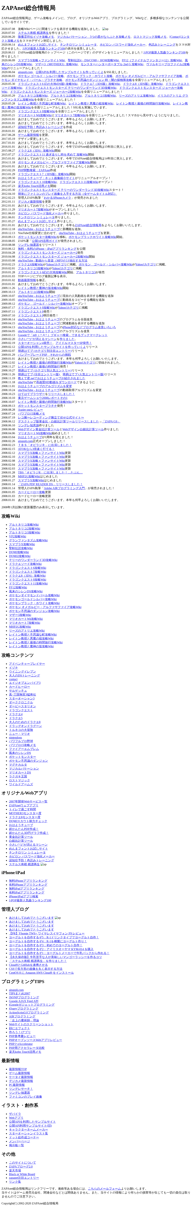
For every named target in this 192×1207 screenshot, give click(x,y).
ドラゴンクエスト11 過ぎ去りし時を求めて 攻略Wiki (53, 154)
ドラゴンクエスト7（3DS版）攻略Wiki (44, 174)
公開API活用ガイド (45, 240)
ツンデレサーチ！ (21, 1088)
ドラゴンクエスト (21, 710)
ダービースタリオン (22, 706)
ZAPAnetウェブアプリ (23, 805)
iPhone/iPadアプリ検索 (23, 896)
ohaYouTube (25, 382)
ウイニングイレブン (22, 671)
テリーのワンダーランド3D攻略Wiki (33, 560)
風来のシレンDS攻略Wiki (26, 591)
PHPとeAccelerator (21, 1043)
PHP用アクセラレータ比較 (27, 1047)
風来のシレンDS (20, 752)
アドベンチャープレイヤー (27, 663)
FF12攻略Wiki (18, 587)
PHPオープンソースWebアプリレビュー (35, 1040)
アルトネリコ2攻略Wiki (66, 95)
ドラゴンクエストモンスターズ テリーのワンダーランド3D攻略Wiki (70, 87)
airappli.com (25, 72)
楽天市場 (15, 1170)
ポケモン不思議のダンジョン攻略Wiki (34, 611)
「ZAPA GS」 (111, 421)
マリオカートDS (20, 772)
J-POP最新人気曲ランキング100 (43, 48)
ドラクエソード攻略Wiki (25, 563)
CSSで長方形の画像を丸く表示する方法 (35, 968)
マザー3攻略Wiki (20, 614)
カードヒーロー (19, 686)
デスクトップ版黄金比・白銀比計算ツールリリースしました (58, 421)
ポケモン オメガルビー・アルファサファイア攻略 (149, 76)
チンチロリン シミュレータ (78, 44)
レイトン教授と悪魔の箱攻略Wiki (91, 103)
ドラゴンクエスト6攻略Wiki (27, 567)
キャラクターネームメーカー (28, 1129)
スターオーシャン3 (21, 698)
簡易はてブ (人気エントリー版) (83, 374)
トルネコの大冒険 (21, 729)
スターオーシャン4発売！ (35, 343)
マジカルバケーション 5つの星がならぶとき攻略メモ (93, 36)
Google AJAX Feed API (23, 1001)
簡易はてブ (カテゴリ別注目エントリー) (45, 350)
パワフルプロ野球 (21, 741)
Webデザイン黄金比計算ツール (38, 429)
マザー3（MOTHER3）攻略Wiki (56, 64)
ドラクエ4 (15, 714)
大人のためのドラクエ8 (24, 722)
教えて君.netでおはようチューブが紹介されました (51, 378)
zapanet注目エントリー (24, 1177)
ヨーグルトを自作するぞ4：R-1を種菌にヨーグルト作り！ (48, 941)
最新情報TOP (18, 1069)
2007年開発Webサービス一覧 (28, 801)
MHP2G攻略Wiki (29, 476)
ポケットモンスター (22, 756)
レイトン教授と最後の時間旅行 (39, 366)
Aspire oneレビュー (30, 409)
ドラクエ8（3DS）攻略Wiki (36, 150)
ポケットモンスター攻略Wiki (37, 237)
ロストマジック (19, 780)
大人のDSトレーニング (24, 675)
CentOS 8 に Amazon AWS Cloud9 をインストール (41, 972)
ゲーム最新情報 (28, 134)
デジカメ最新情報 (30, 201)
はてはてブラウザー (31, 394)
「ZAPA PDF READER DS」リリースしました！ (50, 484)
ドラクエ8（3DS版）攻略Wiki (143, 83)
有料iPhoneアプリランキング (28, 884)
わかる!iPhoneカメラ (57, 197)
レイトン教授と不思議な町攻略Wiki (42, 103)
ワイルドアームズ (21, 784)
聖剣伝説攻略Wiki (21, 548)
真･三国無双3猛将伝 (22, 694)
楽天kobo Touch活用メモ (34, 185)
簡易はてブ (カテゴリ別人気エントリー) (45, 370)
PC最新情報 (17, 1084)
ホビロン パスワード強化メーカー (123, 44)
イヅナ (13, 667)
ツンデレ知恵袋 (28, 425)
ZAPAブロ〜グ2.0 (21, 1166)
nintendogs (15, 737)
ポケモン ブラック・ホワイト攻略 (89, 76)
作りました (67, 339)
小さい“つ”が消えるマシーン (37, 339)
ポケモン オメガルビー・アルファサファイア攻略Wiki (54, 162)
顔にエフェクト (19, 1028)
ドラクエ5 (15, 718)
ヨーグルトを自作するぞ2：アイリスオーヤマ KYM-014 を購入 (51, 949)
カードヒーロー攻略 (31, 492)
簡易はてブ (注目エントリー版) (39, 374)
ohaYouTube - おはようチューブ (39, 229)
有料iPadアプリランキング (26, 892)
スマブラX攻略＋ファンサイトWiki (41, 60)
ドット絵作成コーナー (24, 1137)
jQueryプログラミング (23, 1008)
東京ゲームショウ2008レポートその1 (43, 397)
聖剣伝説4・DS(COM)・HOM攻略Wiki (93, 60)
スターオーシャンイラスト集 (28, 1133)
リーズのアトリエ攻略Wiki (136, 95)
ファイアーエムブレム (24, 749)
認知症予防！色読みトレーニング (40, 127)
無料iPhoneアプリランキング (28, 880)
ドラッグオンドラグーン (25, 726)
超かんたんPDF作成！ (24, 829)
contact (13, 679)
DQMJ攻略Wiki (19, 552)
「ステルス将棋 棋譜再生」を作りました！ (38, 960)
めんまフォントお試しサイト (37, 44)
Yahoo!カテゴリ (56, 264)
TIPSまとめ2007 (19, 993)
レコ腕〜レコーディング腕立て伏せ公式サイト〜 (51, 417)
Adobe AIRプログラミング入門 (64, 488)
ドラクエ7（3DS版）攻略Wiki (100, 83)
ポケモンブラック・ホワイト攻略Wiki (34, 603)
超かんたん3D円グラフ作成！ (29, 832)
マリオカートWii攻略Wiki (35, 115)
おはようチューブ (30, 437)
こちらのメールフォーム (104, 1188)
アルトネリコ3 (86, 272)
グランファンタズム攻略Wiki (28, 540)
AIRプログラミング (22, 1016)
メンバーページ (19, 1141)
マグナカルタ (18, 764)
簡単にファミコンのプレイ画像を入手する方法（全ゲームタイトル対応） (67, 193)
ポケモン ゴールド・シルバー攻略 (41, 76)
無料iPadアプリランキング (26, 888)
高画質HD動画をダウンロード (56, 382)
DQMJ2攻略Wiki (19, 556)
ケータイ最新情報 (21, 1077)
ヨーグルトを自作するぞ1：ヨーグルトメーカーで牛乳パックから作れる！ (59, 953)
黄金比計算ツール (21, 836)
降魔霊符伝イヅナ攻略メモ (36, 36)
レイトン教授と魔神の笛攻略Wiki (40, 288)
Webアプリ (16, 1117)
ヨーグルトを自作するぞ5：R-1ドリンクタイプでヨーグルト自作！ (54, 937)
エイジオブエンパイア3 (24, 682)
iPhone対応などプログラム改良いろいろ (89, 327)
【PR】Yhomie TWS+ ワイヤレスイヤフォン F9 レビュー (47, 933)
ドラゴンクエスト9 (31, 311)
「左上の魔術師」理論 (24, 1020)
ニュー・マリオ (19, 733)
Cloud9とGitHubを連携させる (28, 964)
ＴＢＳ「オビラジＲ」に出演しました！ (45, 445)
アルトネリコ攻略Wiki (33, 95)
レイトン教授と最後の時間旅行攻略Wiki (143, 103)
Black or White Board (22, 1174)
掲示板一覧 (16, 1145)
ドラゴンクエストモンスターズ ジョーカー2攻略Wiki (45, 91)
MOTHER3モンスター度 (25, 813)
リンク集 (15, 1181)
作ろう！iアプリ (20, 1032)
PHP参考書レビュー (22, 1036)
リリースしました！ (61, 394)
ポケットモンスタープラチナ (37, 405)
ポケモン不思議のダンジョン (28, 760)
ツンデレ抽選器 (28, 244)
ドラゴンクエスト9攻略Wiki (36, 111)
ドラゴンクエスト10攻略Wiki (37, 182)
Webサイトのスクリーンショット (31, 1024)
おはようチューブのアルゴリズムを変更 (45, 386)
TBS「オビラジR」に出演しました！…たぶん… (50, 472)
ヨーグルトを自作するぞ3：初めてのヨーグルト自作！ (45, 945)
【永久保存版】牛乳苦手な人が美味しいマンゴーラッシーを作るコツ (55, 957)
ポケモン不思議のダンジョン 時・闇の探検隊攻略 (98, 80)
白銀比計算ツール (21, 840)
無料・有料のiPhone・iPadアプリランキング (47, 248)
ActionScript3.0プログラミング (29, 1012)
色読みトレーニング (162, 44)
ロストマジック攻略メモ (150, 36)
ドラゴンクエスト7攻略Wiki (27, 571)
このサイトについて (22, 1162)
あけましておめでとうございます (31, 917)
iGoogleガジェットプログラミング (32, 1004)
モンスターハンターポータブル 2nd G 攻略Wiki (112, 64)
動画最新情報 (27, 280)
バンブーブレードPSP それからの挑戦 (44, 354)
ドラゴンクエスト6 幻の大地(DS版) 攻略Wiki (47, 83)
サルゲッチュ (18, 690)
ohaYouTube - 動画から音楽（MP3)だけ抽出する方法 (52, 260)
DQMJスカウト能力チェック (28, 821)
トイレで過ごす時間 (22, 809)
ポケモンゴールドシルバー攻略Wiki (33, 599)
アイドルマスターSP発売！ (74, 343)
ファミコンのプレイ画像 (25, 1096)
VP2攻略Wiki (17, 536)
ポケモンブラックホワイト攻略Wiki (92, 237)
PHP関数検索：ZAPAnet (34, 170)
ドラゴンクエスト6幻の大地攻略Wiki (42, 272)
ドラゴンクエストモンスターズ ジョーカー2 (47, 252)
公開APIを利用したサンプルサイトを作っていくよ (70, 72)
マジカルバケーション (24, 768)
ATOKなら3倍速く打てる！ (36, 448)
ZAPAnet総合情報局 (88, 225)
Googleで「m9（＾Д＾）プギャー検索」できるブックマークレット (63, 335)
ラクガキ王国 (18, 776)
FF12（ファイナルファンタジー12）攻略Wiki (152, 60)
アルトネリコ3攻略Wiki (100, 95)
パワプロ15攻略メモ (31, 413)
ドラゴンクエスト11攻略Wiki (79, 182)
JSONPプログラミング (24, 997)
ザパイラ (15, 1113)
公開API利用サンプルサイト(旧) (30, 1125)
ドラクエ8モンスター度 (24, 817)
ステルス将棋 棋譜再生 (33, 32)
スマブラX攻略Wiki (31, 480)
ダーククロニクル (21, 702)
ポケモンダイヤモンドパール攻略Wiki (34, 595)
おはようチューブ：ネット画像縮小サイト (46, 178)
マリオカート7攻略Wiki (70, 115)
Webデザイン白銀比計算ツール (83, 429)
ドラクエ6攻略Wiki (30, 264)
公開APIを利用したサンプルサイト (32, 1121)
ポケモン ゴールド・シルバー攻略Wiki (105, 264)
